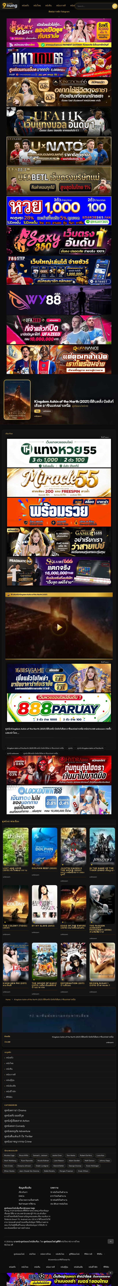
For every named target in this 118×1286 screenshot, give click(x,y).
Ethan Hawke (9, 1171)
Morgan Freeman (66, 1171)
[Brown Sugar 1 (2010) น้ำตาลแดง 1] (102, 962)
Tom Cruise (8, 1166)
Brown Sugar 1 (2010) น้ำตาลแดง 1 (100, 984)
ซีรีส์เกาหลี (88, 1254)
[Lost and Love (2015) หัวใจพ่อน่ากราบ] (15, 847)
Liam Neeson (59, 1160)
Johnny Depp (104, 1160)
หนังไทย (37, 5)
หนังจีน (48, 5)
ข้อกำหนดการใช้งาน (27, 1204)
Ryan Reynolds (27, 1160)
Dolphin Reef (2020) (44, 868)
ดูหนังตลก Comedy (14, 1125)
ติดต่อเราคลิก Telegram (59, 11)
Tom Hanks (71, 1155)
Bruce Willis (23, 1155)
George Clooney (75, 1166)
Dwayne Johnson (24, 1166)
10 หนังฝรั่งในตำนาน (58, 1200)
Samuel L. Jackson (40, 1155)
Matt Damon (90, 1160)
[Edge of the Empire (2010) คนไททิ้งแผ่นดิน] (73, 904)
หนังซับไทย (60, 1254)
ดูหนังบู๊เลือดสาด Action (16, 1120)
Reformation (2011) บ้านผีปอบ (72, 984)
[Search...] (114, 6)
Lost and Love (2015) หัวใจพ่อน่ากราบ (15, 869)
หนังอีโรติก (11, 1091)
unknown (38, 416)
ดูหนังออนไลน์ (19, 1254)
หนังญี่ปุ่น (74, 5)
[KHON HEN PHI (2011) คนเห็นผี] (15, 962)
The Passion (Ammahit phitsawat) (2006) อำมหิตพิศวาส (101, 928)
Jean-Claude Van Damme (29, 1171)
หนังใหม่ (32, 1254)
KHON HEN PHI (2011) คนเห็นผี (15, 984)
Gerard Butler (58, 1166)
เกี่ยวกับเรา (23, 1192)
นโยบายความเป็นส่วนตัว (29, 1200)
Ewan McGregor (92, 1166)
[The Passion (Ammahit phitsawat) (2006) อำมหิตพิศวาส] (102, 904)
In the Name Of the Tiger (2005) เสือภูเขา (102, 869)
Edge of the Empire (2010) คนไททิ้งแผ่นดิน (73, 926)
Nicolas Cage (9, 1155)
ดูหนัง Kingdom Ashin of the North (90, 748)
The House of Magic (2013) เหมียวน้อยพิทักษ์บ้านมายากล (44, 985)
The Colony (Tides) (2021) (15, 926)
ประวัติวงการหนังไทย (59, 1204)
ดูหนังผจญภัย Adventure (17, 1131)
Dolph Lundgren (42, 1166)
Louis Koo (100, 1155)
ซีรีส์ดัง (9, 1097)
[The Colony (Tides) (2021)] (15, 904)
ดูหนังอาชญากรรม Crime (18, 1141)
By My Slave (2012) (43, 925)
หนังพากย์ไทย (45, 1254)
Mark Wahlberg (10, 1160)
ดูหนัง (70, 748)
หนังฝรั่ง (25, 5)
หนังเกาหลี (61, 5)
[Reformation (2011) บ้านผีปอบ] (73, 962)
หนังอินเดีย (11, 1085)
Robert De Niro (86, 1155)
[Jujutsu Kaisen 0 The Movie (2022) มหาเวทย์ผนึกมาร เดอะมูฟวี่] (73, 847)
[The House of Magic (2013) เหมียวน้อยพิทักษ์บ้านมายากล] (44, 962)
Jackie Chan (57, 1155)
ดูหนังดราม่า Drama (15, 1110)
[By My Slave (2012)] (44, 904)
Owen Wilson (83, 1171)
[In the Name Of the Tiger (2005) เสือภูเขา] (102, 847)
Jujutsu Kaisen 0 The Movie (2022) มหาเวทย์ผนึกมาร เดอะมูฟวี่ (73, 871)
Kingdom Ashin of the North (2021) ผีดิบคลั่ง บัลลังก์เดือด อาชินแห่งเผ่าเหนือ (35, 748)
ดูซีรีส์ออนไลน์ (74, 1254)
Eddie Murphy (49, 1171)
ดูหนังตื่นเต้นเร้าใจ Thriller (18, 1136)
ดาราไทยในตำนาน (58, 1196)
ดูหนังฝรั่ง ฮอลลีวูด (14, 1115)
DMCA (21, 1196)
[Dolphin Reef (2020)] (44, 847)
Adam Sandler (74, 1160)
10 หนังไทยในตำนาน (59, 1192)
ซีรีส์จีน (99, 1254)
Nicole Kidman (43, 1160)
